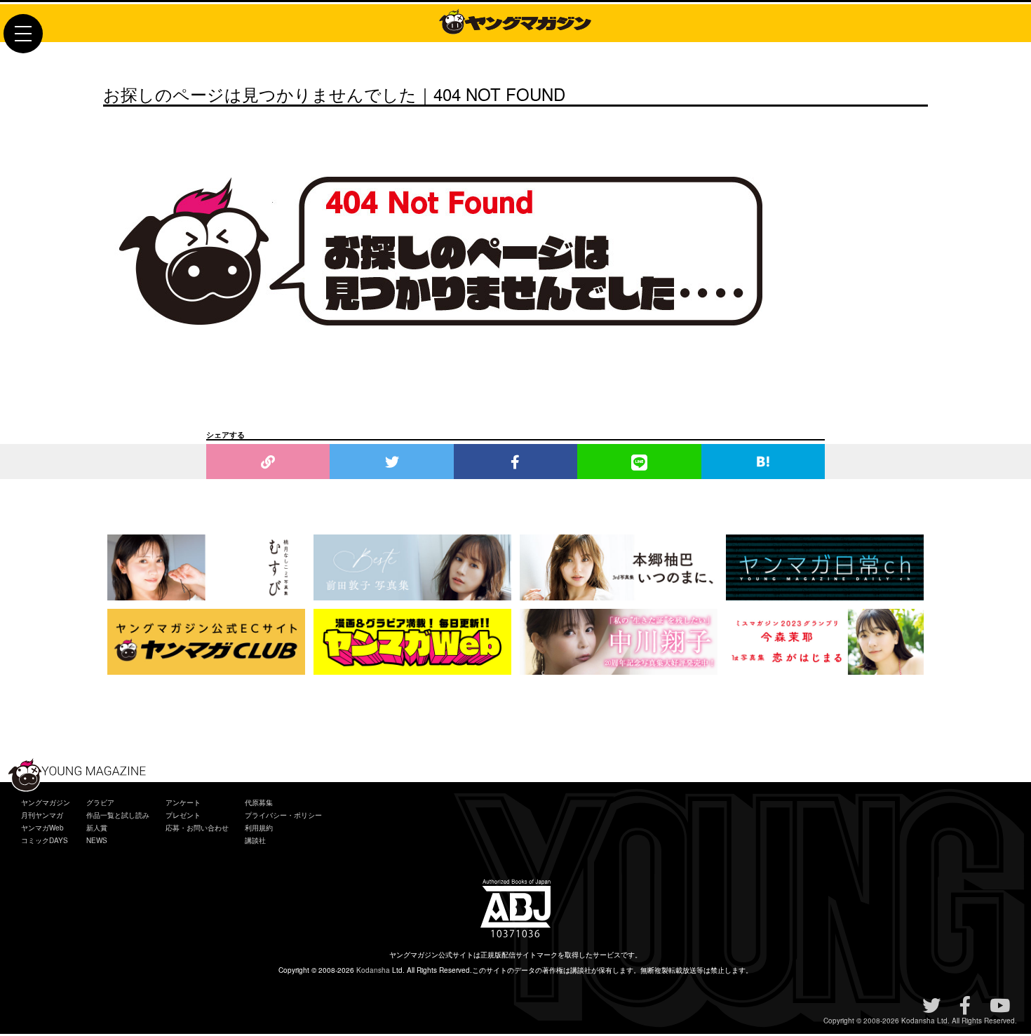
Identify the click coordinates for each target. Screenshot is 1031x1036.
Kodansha (373, 970)
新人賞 (96, 828)
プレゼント (183, 815)
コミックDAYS (44, 840)
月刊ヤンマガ (42, 815)
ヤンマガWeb (42, 828)
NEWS (96, 840)
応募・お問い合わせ (197, 828)
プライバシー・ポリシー (283, 815)
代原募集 (259, 802)
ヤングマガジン (45, 802)
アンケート (183, 802)
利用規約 (259, 828)
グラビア (100, 802)
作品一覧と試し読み (117, 815)
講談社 (255, 840)
